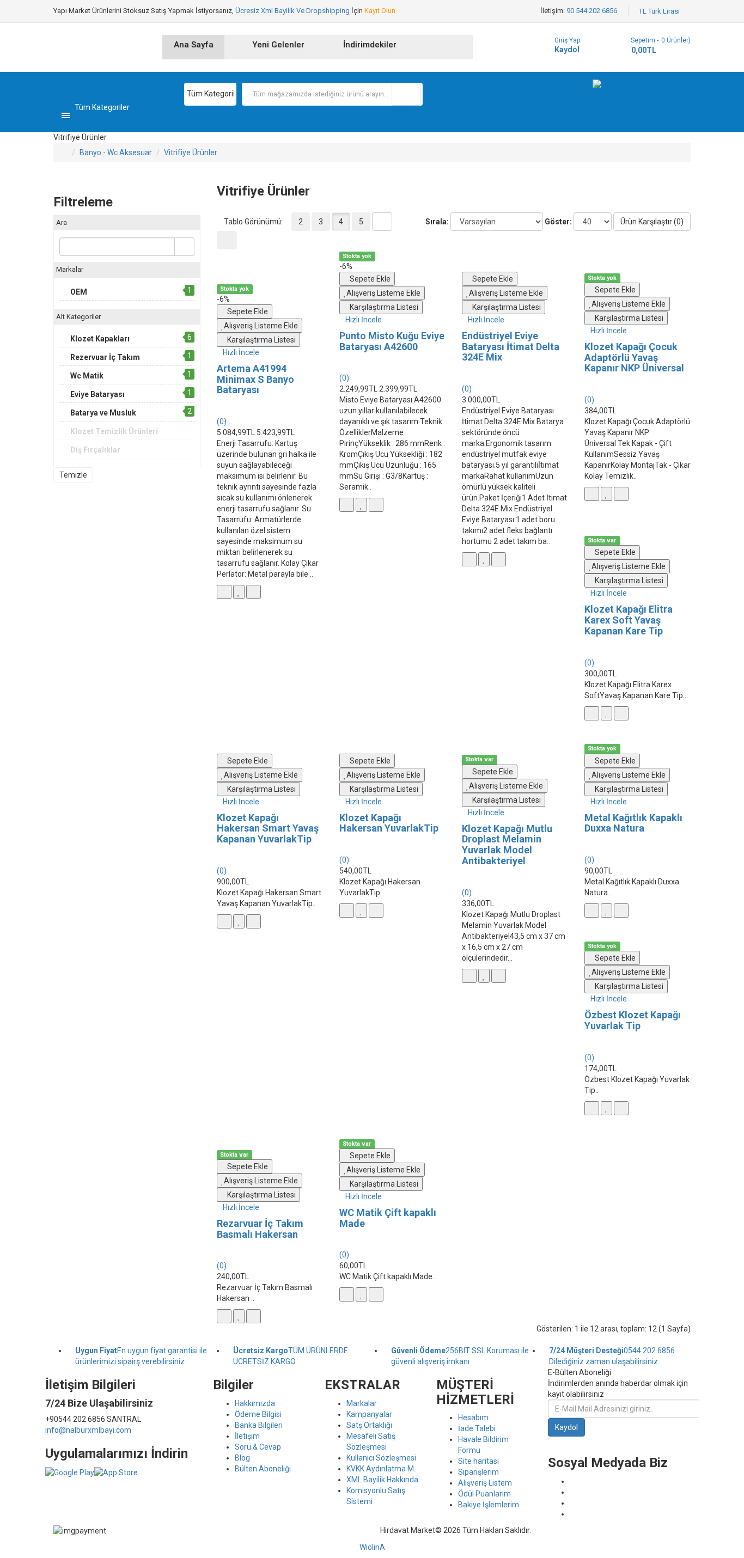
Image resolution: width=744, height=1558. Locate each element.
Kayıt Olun (379, 11)
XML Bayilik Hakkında (382, 1479)
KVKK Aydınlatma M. (381, 1468)
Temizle (73, 475)
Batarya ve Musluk (103, 412)
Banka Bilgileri (259, 1425)
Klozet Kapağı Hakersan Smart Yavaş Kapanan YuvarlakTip (268, 828)
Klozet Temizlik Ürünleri (114, 431)
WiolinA (372, 1547)
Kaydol (567, 49)
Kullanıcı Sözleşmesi (381, 1457)
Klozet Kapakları (100, 338)
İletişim (247, 1436)
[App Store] (116, 1472)
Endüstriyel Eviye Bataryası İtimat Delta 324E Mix (510, 346)
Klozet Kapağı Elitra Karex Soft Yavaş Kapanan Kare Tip (628, 620)
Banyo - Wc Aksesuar (116, 152)
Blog (242, 1457)
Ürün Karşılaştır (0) (652, 221)
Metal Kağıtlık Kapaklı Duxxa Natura (633, 823)
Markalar (361, 1403)
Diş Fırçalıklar (95, 449)
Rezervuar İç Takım (105, 357)
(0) (222, 421)
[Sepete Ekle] (224, 592)
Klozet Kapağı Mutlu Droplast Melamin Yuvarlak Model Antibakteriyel (507, 844)
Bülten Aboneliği (263, 1468)
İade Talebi (477, 1428)
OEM (78, 292)
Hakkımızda (255, 1403)
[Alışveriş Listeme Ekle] (239, 592)
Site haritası (478, 1461)
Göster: (558, 221)
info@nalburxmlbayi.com (88, 1430)
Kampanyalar (369, 1414)
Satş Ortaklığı (369, 1425)
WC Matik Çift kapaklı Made (387, 1218)
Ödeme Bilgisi (258, 1414)
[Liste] (382, 221)
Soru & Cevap (258, 1447)
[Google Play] (69, 1472)
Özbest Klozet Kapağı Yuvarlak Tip (632, 1020)
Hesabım (473, 1417)
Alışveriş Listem (485, 1482)
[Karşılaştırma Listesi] (253, 592)
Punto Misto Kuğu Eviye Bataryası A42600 (391, 341)
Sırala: (437, 221)
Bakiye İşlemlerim (488, 1504)
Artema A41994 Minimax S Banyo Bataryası (255, 379)
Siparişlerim (478, 1472)
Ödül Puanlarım (484, 1493)
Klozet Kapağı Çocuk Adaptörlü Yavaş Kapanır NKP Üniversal (634, 357)
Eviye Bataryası (97, 394)
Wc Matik (86, 375)
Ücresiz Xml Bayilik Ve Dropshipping (292, 11)
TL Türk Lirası (661, 11)
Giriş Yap (567, 40)
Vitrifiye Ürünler (190, 152)
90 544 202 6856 (591, 11)
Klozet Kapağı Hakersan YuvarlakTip (388, 823)
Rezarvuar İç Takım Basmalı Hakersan (260, 1229)
